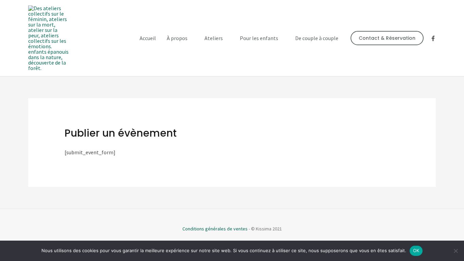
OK (416, 250)
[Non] (455, 250)
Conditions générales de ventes (215, 229)
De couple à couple (316, 38)
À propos (177, 38)
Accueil (148, 38)
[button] (387, 38)
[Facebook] (433, 38)
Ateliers (213, 38)
